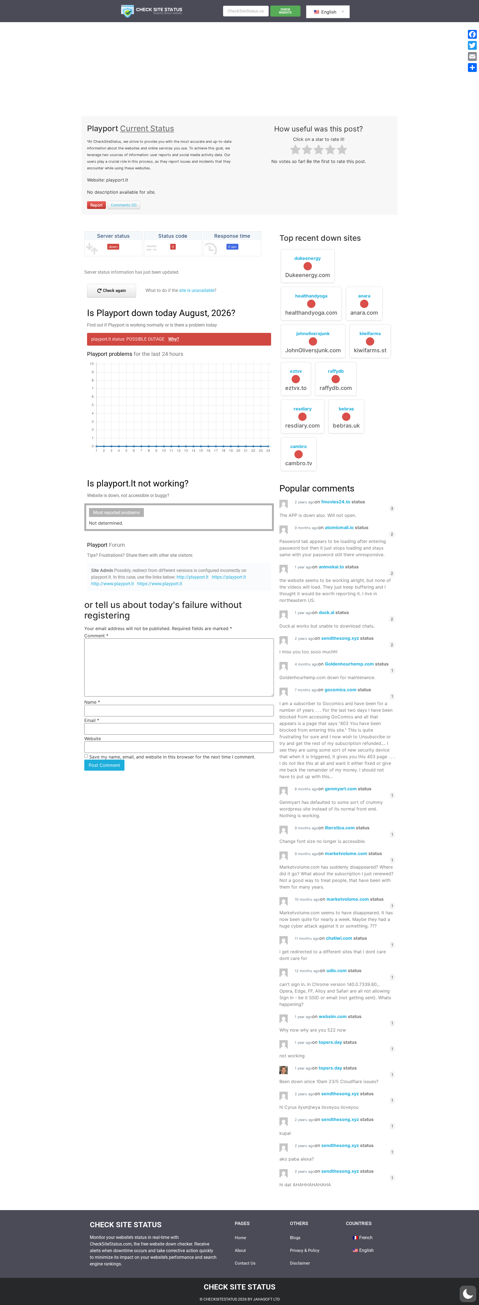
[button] (468, 1294)
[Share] (472, 67)
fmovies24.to (343, 501)
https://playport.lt (229, 577)
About (240, 1250)
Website (92, 738)
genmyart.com (348, 788)
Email (91, 720)
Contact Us (245, 1263)
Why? (173, 339)
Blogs (295, 1237)
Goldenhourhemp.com (357, 664)
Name (92, 702)
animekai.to (339, 566)
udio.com (344, 970)
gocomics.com (348, 689)
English (328, 12)
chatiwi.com (346, 938)
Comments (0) (124, 205)
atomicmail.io (346, 527)
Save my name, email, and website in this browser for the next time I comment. (172, 757)
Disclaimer (300, 1263)
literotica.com (347, 827)
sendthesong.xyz (347, 638)
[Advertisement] (239, 63)
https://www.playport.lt (159, 583)
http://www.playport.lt (112, 583)
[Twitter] (472, 45)
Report (96, 205)
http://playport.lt (192, 577)
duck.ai (334, 612)
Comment (96, 635)
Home (240, 1237)
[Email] (472, 56)
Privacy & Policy (304, 1250)
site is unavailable (196, 290)
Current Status (147, 128)
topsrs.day (338, 1042)
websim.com (340, 1016)
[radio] (295, 150)
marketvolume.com (353, 853)
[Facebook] (472, 34)
